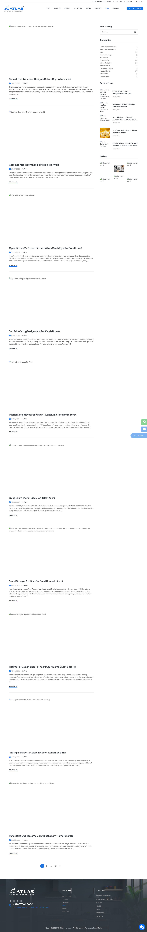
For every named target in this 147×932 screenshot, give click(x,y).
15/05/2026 (15, 671)
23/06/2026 (15, 502)
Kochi (129, 1)
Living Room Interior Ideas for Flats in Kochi (32, 497)
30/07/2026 (15, 83)
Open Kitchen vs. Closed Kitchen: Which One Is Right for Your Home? (45, 247)
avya (25, 83)
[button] (135, 8)
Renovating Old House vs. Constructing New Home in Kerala (41, 835)
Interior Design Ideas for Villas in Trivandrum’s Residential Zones (42, 414)
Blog (63, 905)
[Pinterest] (17, 901)
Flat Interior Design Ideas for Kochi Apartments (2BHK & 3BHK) (42, 666)
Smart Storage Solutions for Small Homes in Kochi (36, 581)
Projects (65, 899)
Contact (65, 908)
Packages (65, 902)
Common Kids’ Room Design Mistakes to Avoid (34, 164)
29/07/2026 (15, 169)
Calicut (139, 1)
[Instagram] (14, 901)
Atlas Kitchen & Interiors (64, 928)
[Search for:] (119, 32)
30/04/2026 (15, 840)
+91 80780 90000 (23, 904)
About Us (65, 911)
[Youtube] (21, 901)
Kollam (119, 1)
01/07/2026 (15, 335)
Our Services (66, 896)
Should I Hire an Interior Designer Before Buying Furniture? (40, 78)
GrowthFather (98, 928)
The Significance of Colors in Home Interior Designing (37, 752)
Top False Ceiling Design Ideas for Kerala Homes (34, 331)
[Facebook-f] (10, 901)
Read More (13, 98)
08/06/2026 (15, 585)
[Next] (60, 866)
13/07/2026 (15, 252)
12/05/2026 (15, 757)
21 (56, 866)
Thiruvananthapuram (101, 1)
